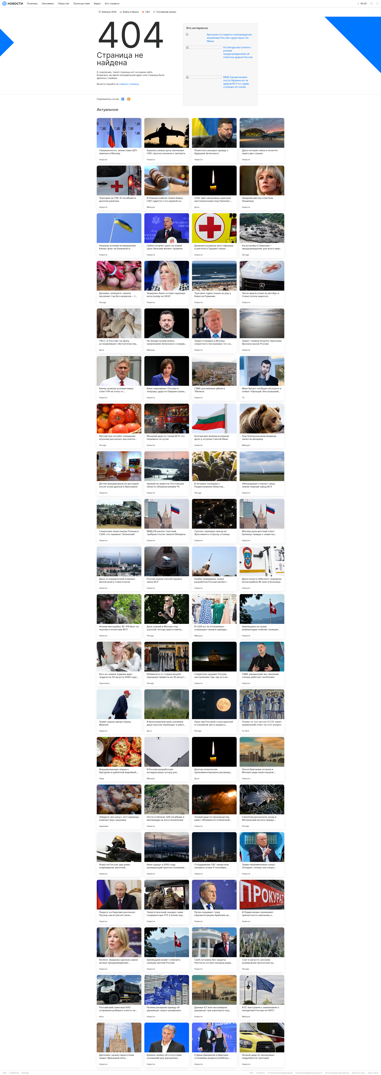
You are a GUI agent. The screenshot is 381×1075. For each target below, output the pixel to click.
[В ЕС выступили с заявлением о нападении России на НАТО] (262, 997)
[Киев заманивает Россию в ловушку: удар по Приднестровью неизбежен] (166, 378)
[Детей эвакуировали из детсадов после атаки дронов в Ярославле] (119, 473)
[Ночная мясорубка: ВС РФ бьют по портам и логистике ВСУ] (119, 616)
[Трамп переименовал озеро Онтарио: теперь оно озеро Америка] (262, 854)
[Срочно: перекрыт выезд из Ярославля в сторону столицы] (214, 521)
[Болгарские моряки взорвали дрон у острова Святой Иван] (214, 426)
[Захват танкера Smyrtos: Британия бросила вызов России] (262, 330)
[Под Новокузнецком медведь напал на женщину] (262, 426)
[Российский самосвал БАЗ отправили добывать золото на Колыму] (119, 997)
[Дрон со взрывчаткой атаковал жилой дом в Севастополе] (119, 569)
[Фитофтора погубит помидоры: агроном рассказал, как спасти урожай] (119, 426)
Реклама (25, 1073)
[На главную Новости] (15, 3)
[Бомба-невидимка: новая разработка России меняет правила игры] (214, 569)
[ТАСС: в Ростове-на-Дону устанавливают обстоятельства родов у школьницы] (119, 330)
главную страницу (129, 84)
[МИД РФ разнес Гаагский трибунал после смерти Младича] (166, 521)
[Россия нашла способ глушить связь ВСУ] (166, 569)
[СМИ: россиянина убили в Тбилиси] (214, 378)
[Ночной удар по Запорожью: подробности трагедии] (262, 1045)
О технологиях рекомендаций (280, 1073)
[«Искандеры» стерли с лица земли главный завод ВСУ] (262, 473)
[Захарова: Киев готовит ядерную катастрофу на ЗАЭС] (166, 283)
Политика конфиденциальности (308, 1073)
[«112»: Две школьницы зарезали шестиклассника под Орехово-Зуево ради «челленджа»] (214, 188)
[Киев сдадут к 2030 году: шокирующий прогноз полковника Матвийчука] (166, 854)
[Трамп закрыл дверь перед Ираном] (119, 711)
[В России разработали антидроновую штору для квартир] (166, 759)
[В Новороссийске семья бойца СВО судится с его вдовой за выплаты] (166, 188)
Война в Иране (131, 12)
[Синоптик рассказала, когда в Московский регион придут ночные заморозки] (262, 807)
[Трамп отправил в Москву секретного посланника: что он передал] (214, 330)
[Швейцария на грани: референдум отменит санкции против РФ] (262, 616)
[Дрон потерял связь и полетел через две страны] (262, 140)
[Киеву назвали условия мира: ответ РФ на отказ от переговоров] (119, 378)
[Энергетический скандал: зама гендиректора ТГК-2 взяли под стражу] (166, 902)
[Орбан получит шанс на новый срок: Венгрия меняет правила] (166, 235)
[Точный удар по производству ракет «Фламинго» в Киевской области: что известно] (214, 807)
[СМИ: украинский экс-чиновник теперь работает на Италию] (262, 664)
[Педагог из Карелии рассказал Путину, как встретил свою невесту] (119, 902)
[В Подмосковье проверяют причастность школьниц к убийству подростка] (262, 902)
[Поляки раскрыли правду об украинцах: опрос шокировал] (166, 997)
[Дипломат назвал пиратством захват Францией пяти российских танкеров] (119, 1045)
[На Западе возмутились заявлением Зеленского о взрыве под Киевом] (166, 330)
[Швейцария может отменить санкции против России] (166, 949)
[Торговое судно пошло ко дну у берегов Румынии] (214, 283)
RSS (251, 1073)
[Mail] (4, 3)
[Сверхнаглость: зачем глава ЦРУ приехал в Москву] (119, 140)
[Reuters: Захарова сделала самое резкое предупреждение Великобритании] (119, 949)
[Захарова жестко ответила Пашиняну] (262, 188)
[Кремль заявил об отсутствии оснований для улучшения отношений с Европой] (166, 1045)
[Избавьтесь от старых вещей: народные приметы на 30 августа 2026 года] (166, 664)
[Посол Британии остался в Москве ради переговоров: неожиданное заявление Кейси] (262, 759)
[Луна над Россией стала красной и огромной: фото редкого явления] (214, 711)
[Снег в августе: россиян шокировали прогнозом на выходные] (262, 949)
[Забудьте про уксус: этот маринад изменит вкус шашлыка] (119, 807)
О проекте (260, 1073)
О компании (14, 1073)
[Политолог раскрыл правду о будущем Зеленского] (214, 140)
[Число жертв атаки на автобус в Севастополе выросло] (262, 283)
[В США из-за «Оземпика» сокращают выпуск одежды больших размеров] (214, 616)
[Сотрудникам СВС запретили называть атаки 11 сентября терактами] (214, 854)
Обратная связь (358, 1073)
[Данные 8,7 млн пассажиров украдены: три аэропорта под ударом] (214, 997)
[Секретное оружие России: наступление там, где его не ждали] (214, 664)
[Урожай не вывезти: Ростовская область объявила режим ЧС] (166, 473)
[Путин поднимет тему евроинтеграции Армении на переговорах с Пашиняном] (214, 902)
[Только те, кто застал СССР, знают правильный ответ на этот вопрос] (262, 711)
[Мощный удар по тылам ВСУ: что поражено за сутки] (166, 426)
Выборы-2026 (109, 12)
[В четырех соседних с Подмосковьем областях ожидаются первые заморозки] (214, 473)
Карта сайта (373, 1073)
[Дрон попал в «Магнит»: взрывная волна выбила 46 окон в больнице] (262, 569)
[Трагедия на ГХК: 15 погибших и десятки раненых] (119, 188)
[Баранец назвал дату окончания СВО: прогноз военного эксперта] (166, 140)
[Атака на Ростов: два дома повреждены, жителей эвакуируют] (119, 854)
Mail (4, 1073)
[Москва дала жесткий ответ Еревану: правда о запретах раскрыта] (262, 521)
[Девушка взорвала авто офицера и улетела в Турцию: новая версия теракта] (214, 235)
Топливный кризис (166, 12)
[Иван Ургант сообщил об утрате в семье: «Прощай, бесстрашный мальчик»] (262, 378)
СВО (147, 12)
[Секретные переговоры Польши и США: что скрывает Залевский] (119, 521)
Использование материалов (337, 1073)
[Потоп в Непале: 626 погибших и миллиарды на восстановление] (166, 807)
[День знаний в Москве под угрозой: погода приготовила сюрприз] (166, 616)
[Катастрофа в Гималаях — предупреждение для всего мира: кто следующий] (262, 235)
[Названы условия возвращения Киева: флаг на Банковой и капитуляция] (119, 235)
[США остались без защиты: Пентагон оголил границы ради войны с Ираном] (214, 949)
